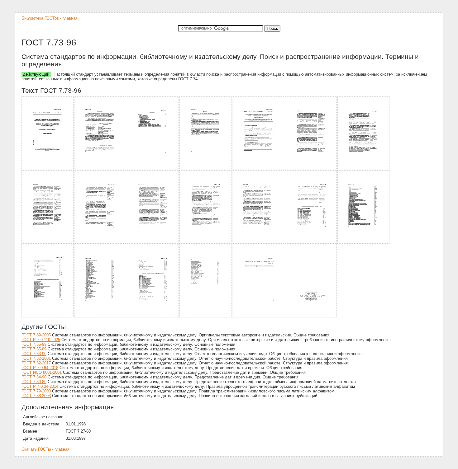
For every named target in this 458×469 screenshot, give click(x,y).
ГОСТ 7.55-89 (33, 349)
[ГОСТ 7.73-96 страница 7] (363, 168)
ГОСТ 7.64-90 (33, 377)
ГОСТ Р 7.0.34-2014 (39, 386)
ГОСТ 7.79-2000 (36, 391)
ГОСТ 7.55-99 (33, 344)
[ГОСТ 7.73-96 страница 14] (363, 242)
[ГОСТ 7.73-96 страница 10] (153, 242)
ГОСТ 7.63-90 (33, 353)
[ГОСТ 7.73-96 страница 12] (258, 242)
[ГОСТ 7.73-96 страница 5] (258, 168)
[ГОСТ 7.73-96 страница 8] (47, 242)
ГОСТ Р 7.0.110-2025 (40, 339)
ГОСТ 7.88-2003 (36, 395)
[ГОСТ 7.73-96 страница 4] (205, 168)
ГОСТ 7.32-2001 (36, 358)
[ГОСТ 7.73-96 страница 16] (100, 316)
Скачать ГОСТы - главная (45, 449)
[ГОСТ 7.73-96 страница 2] (100, 168)
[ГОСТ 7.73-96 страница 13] (311, 242)
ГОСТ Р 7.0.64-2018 (39, 367)
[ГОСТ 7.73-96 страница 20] (311, 316)
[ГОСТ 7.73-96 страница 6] (311, 168)
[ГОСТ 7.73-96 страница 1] (47, 168)
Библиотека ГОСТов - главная (49, 18)
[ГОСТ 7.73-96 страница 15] (47, 316)
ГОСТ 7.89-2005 (36, 335)
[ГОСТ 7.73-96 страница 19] (258, 316)
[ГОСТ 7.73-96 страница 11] (205, 242)
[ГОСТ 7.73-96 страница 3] (153, 168)
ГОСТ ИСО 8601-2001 (41, 372)
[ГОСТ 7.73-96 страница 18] (205, 316)
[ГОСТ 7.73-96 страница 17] (153, 316)
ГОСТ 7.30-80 (33, 381)
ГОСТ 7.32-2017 (36, 363)
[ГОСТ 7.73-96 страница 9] (100, 242)
